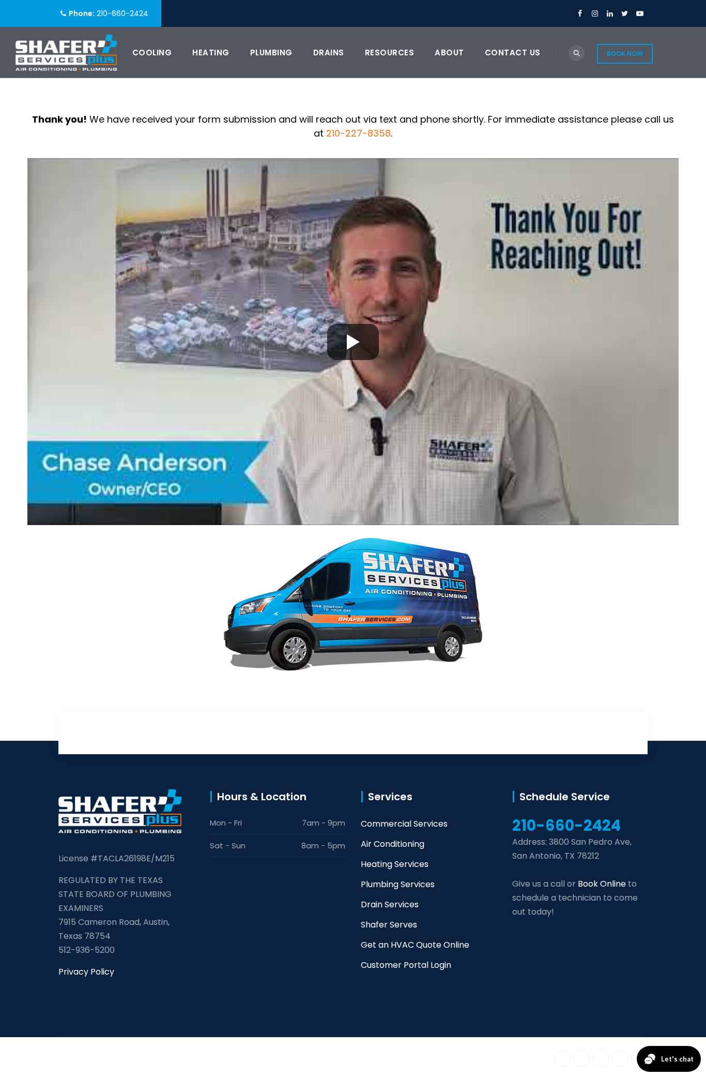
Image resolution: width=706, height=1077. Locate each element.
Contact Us (513, 52)
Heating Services (394, 864)
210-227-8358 (358, 133)
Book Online (602, 884)
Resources (390, 52)
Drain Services (390, 904)
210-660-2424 (122, 13)
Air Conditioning (392, 844)
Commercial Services (404, 824)
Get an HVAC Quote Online (415, 945)
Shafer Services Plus (160, 1057)
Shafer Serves (389, 925)
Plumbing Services (398, 884)
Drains (328, 52)
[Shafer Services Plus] (66, 52)
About (449, 52)
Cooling (152, 52)
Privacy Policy (86, 972)
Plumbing (271, 52)
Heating (210, 52)
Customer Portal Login (406, 965)
